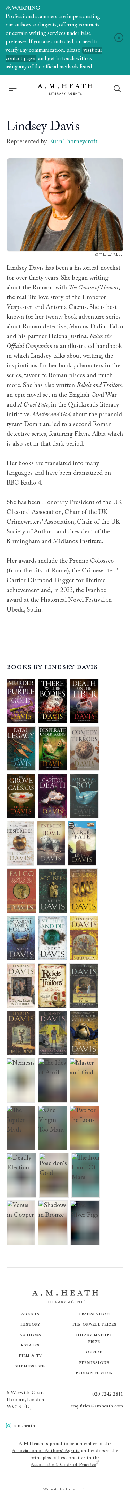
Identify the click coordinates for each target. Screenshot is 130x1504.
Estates (30, 1345)
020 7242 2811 (107, 1394)
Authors (30, 1334)
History (30, 1324)
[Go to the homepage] (65, 89)
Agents (30, 1313)
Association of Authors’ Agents (46, 1451)
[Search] (117, 88)
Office (94, 1352)
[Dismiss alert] (118, 37)
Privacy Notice (94, 1373)
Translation (94, 1313)
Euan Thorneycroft (73, 142)
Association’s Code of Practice (63, 1465)
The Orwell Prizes (94, 1324)
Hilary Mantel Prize (94, 1337)
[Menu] (13, 88)
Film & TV (30, 1355)
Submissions (30, 1366)
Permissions (94, 1362)
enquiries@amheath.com (97, 1406)
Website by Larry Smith (65, 1489)
